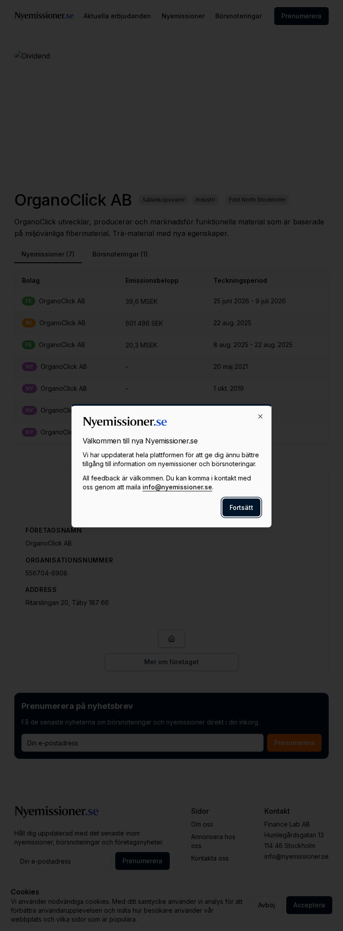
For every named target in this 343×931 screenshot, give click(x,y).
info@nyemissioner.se (177, 486)
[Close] (260, 416)
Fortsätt (241, 507)
